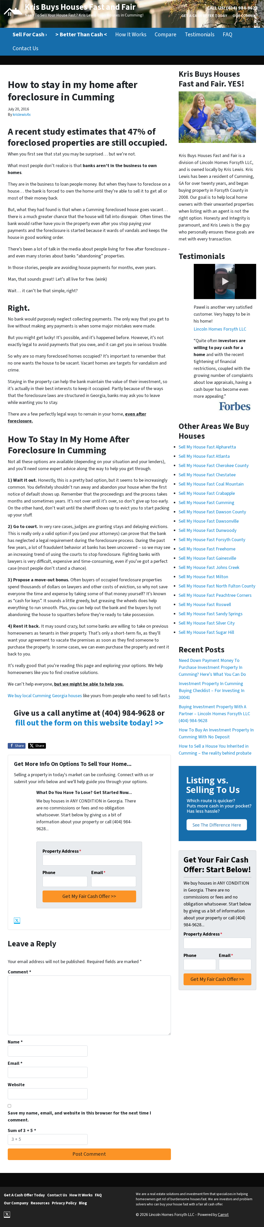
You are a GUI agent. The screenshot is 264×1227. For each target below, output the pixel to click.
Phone (49, 872)
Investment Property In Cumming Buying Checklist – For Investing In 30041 (211, 690)
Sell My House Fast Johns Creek (209, 567)
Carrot (223, 1214)
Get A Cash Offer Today (204, 16)
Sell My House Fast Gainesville (207, 558)
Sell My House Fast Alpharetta (207, 447)
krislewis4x (22, 114)
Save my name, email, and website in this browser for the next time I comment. (79, 1116)
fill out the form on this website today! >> (89, 723)
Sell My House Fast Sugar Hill (206, 632)
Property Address (62, 851)
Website (16, 1085)
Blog (83, 1203)
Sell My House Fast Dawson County (212, 512)
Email (98, 872)
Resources (40, 1203)
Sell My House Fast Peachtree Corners (215, 595)
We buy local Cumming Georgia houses (45, 696)
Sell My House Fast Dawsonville (209, 521)
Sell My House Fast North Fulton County (217, 586)
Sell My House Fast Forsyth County (212, 540)
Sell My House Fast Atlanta (204, 456)
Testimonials (199, 35)
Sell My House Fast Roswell (205, 604)
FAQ (227, 35)
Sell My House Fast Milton (203, 577)
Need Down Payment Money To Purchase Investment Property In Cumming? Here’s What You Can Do (212, 667)
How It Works (130, 35)
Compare (165, 35)
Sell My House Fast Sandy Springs (211, 614)
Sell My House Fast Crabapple (207, 493)
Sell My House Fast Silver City (207, 623)
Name (15, 1042)
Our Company (245, 16)
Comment (19, 972)
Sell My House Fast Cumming (206, 502)
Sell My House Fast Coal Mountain (211, 484)
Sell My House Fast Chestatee (207, 475)
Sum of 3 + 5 (22, 1130)
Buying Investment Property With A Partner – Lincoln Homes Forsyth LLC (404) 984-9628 (214, 714)
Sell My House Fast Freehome (207, 549)
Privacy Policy (64, 1203)
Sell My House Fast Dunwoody (207, 530)
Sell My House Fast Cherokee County (214, 465)
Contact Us (25, 49)
